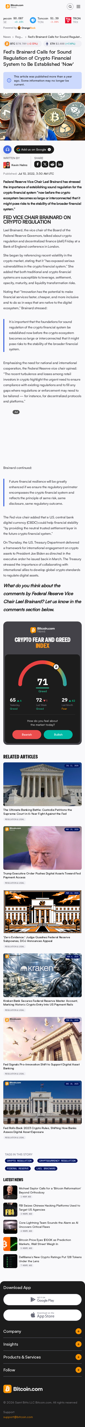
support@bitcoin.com (18, 1417)
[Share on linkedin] (60, 164)
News (7, 36)
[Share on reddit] (52, 164)
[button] (49, 149)
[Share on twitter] (45, 164)
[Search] (70, 6)
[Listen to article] (7, 149)
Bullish (58, 734)
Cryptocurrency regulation (57, 1160)
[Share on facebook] (37, 164)
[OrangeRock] (26, 28)
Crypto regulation (19, 1160)
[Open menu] (78, 6)
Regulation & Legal (19, 36)
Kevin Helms (19, 164)
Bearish (27, 734)
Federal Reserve (18, 1168)
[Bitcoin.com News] (14, 6)
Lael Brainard (46, 1168)
